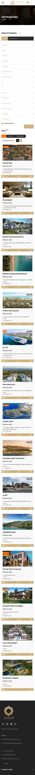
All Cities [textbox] (5, 66)
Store (11, 208)
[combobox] (17, 61)
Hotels (12, 429)
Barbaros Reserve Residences (15, 274)
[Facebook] (3, 724)
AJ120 (5, 495)
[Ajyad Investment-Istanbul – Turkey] (17, 3)
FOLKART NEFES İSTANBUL (13, 606)
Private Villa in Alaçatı (12, 569)
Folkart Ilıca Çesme (11, 311)
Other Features (9, 123)
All (4, 136)
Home (4, 19)
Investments (13, 38)
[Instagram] (15, 724)
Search (29, 126)
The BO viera (8, 421)
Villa (11, 171)
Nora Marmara (9, 384)
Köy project (7, 200)
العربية (6, 763)
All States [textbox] (5, 61)
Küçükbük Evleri (9, 532)
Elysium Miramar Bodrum (13, 237)
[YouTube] (11, 724)
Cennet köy (7, 163)
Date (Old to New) (8, 140)
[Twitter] (7, 724)
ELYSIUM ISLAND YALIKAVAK (14, 458)
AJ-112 (5, 347)
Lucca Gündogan (10, 643)
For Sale (4, 38)
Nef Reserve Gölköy (10, 678)
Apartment (7, 171)
